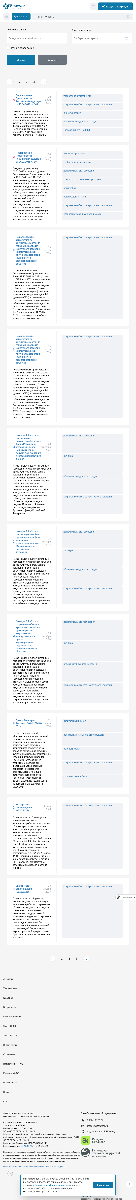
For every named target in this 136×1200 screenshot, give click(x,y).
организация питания (75, 196)
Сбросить (52, 60)
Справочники (9, 1054)
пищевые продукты (74, 153)
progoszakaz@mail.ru (97, 1125)
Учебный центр (10, 988)
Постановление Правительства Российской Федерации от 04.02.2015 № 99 (28, 157)
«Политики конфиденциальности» (52, 1185)
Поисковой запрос (16, 29)
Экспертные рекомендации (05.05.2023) (24, 807)
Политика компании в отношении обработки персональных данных (35, 1166)
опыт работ (70, 188)
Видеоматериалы (12, 1016)
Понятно (103, 1185)
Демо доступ (21, 16)
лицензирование (72, 112)
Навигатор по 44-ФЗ (13, 1064)
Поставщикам (10, 1082)
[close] (134, 897)
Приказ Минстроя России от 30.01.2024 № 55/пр (29, 723)
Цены (6, 1092)
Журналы (8, 979)
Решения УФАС (11, 1073)
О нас (6, 1101)
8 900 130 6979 (95, 1120)
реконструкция (72, 748)
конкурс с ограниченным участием (82, 179)
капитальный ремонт (75, 720)
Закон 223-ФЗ (10, 1035)
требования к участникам (77, 95)
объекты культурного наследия (80, 121)
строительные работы (75, 776)
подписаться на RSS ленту (101, 1131)
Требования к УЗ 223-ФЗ (77, 130)
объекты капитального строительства (84, 734)
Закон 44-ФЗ (9, 1026)
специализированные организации (82, 214)
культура (68, 455)
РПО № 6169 (28, 1146)
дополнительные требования (79, 170)
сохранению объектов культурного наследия (88, 104)
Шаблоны (8, 998)
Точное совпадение (22, 47)
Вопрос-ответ (10, 1007)
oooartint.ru (86, 1196)
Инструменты (10, 1045)
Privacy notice (127, 897)
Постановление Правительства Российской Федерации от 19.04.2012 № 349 (28, 100)
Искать (21, 60)
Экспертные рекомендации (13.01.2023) (24, 888)
